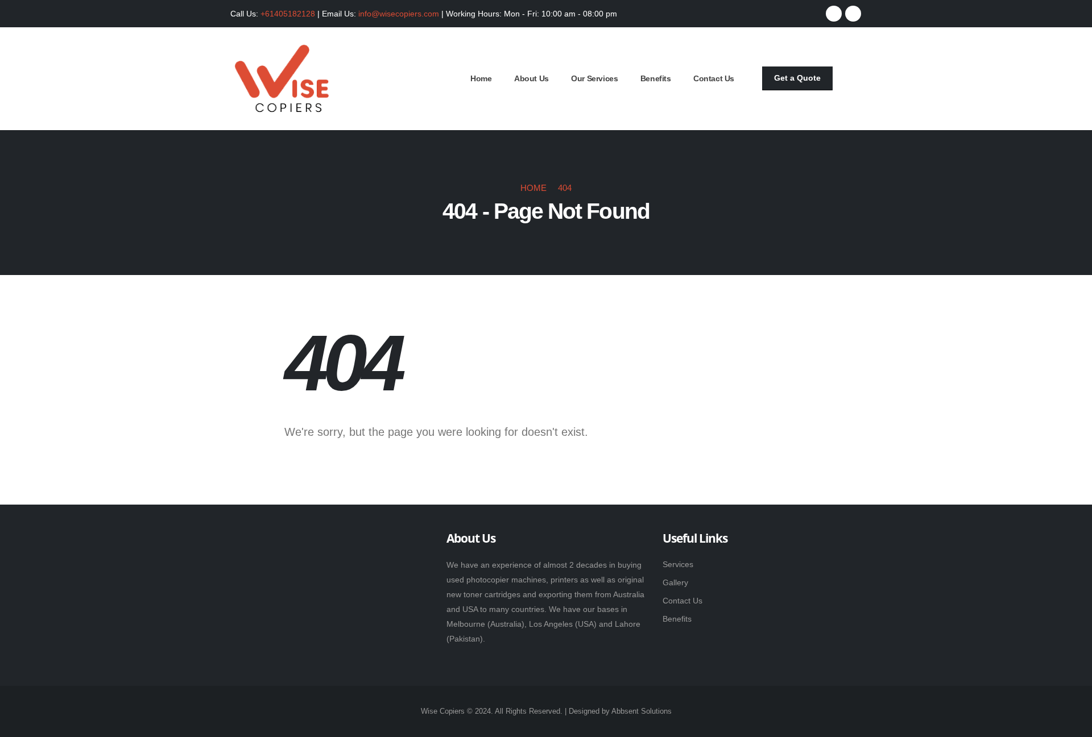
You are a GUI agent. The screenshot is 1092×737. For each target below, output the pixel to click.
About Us (531, 78)
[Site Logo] (281, 78)
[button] (856, 79)
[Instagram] (853, 14)
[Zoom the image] (289, 540)
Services (678, 564)
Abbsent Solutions (641, 711)
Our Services (594, 78)
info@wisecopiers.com (398, 13)
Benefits (655, 78)
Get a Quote (797, 77)
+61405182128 (287, 13)
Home (480, 78)
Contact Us (713, 78)
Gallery (675, 582)
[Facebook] (834, 14)
